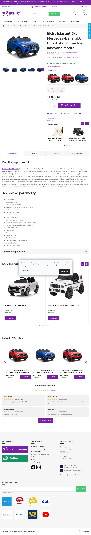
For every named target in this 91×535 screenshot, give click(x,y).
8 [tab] (51, 325)
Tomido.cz (14, 458)
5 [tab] (71, 145)
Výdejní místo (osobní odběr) (41, 454)
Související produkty (77, 153)
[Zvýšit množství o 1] (54, 104)
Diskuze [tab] (56, 153)
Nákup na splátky (37, 457)
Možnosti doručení (55, 66)
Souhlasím (64, 272)
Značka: (52, 118)
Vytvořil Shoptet (85, 531)
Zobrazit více (45, 421)
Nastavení (26, 270)
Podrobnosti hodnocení (71, 52)
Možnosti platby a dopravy (40, 449)
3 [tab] (67, 145)
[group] (18, 362)
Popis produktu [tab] (13, 153)
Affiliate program (37, 462)
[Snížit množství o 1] (54, 106)
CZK (83, 7)
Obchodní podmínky (7, 7)
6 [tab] (47, 325)
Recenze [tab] (34, 153)
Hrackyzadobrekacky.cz (19, 449)
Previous (82, 123)
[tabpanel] (57, 134)
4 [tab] (69, 145)
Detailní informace (72, 57)
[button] (18, 377)
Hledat (54, 14)
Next (87, 123)
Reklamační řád (37, 451)
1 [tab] (64, 145)
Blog (34, 459)
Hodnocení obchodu (45, 385)
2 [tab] (66, 145)
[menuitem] (8, 21)
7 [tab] (49, 325)
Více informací (25, 267)
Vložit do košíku (70, 105)
